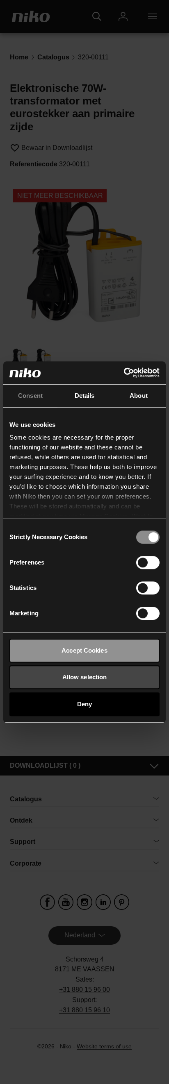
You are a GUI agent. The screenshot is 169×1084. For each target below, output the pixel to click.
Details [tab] (85, 395)
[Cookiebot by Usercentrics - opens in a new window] (124, 372)
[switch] (148, 562)
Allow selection (84, 677)
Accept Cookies (84, 650)
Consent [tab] (30, 395)
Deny (84, 704)
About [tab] (139, 395)
